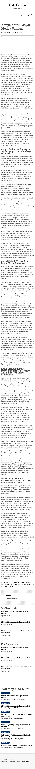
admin (20, 32)
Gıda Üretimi (17, 5)
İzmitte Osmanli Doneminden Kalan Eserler (17, 745)
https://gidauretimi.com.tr (12, 598)
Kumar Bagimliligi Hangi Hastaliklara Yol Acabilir (16, 726)
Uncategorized (5, 693)
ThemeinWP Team (24, 761)
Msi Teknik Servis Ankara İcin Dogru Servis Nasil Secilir (16, 632)
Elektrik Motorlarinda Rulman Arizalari (15, 622)
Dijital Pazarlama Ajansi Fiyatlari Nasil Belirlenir (15, 612)
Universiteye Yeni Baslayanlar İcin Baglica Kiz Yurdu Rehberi (16, 736)
